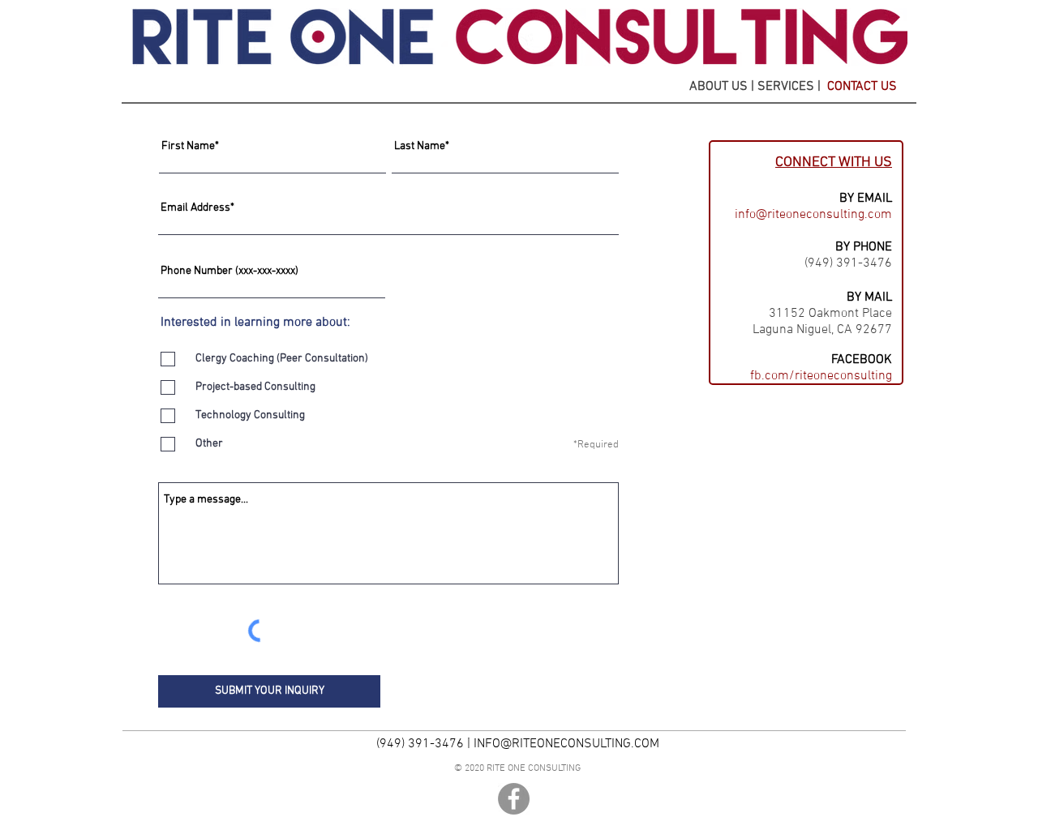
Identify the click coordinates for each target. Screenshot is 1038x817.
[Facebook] (514, 799)
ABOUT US (718, 87)
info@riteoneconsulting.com (813, 215)
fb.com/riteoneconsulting (821, 376)
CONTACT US (862, 87)
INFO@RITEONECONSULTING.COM (566, 744)
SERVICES (787, 87)
